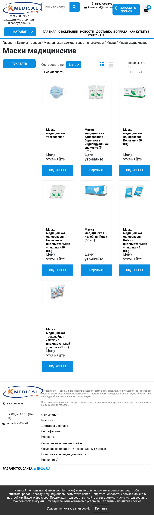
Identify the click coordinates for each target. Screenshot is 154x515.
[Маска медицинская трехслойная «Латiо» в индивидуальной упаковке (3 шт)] (57, 291)
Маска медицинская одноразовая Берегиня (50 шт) (133, 137)
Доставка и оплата (111, 32)
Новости (87, 32)
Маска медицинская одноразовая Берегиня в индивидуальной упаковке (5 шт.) (97, 140)
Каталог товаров (29, 42)
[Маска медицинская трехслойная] (57, 92)
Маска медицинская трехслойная (56, 133)
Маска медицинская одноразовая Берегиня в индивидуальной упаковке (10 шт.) (58, 240)
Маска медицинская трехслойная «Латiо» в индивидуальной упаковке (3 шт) (58, 338)
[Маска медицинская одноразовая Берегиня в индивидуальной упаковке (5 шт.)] (96, 92)
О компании (68, 32)
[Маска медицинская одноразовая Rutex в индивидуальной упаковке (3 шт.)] (134, 191)
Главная (49, 32)
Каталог (20, 32)
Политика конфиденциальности (63, 454)
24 (140, 72)
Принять (101, 508)
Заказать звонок (128, 9)
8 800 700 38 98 (103, 3)
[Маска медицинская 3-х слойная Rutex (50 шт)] (96, 190)
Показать (19, 64)
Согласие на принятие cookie (61, 443)
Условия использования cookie (68, 508)
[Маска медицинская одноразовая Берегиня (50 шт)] (134, 92)
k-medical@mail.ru (100, 7)
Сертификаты (50, 431)
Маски (111, 42)
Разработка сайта (17, 468)
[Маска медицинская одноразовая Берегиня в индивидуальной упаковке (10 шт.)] (57, 191)
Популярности (54, 72)
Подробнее (58, 170)
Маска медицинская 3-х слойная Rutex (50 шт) (96, 235)
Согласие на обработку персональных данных (73, 449)
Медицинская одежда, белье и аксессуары (74, 42)
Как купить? (139, 32)
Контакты (96, 35)
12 (131, 72)
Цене (72, 64)
